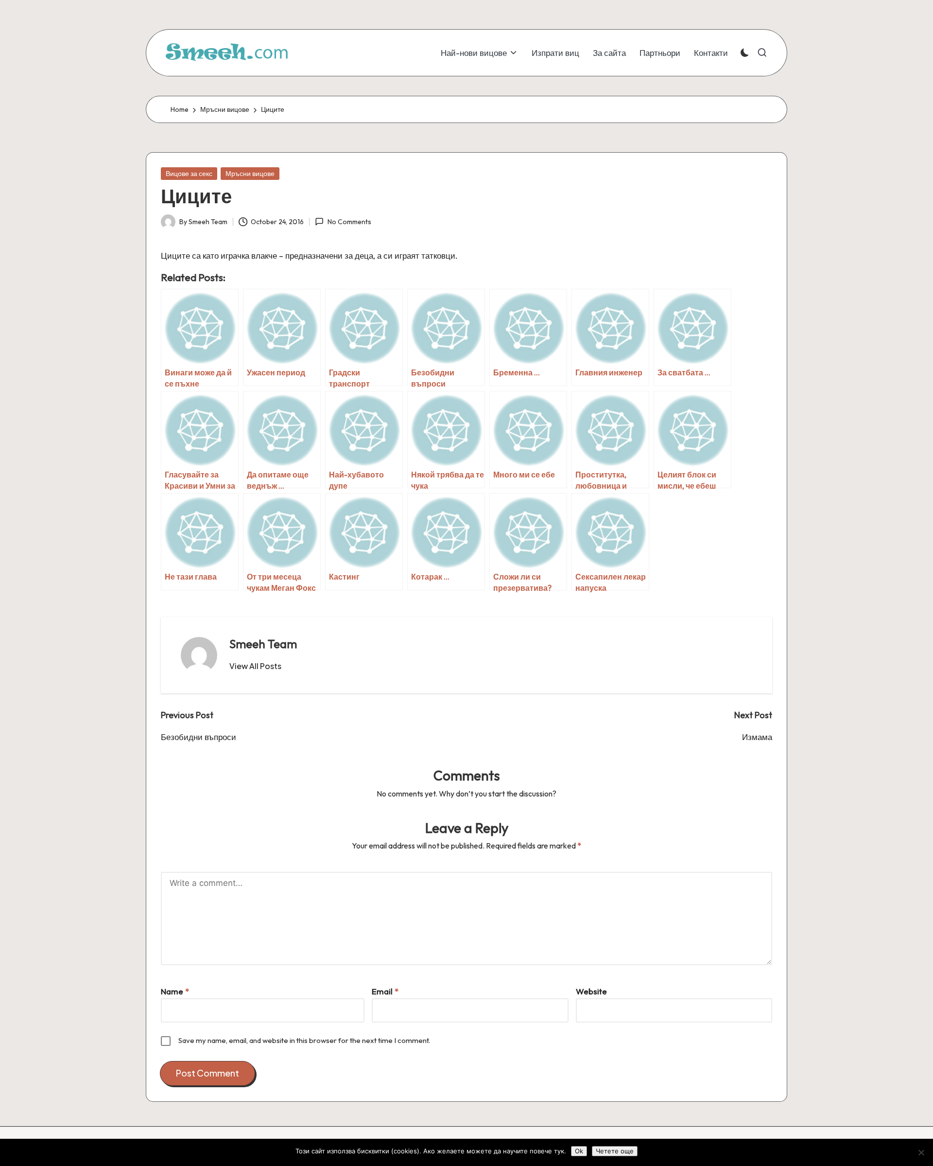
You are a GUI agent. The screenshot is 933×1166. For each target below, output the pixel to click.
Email (385, 991)
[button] (255, 666)
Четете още (615, 1151)
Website (591, 991)
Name (175, 991)
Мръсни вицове (250, 173)
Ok (579, 1151)
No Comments (349, 221)
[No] (921, 1152)
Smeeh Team (263, 643)
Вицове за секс (189, 173)
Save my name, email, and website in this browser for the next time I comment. (304, 1040)
